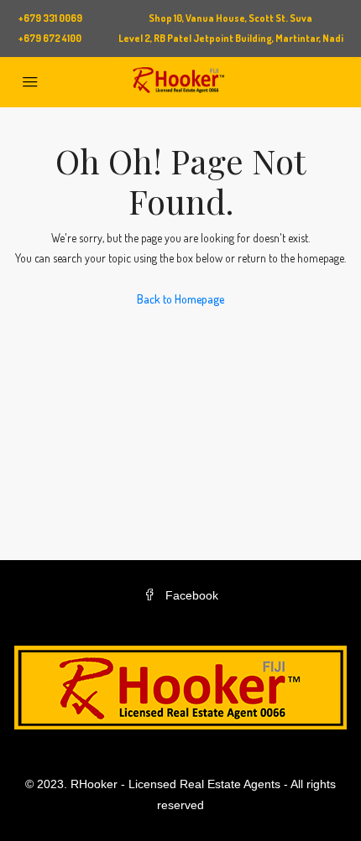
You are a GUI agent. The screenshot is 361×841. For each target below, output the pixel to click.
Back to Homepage (180, 299)
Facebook (190, 595)
